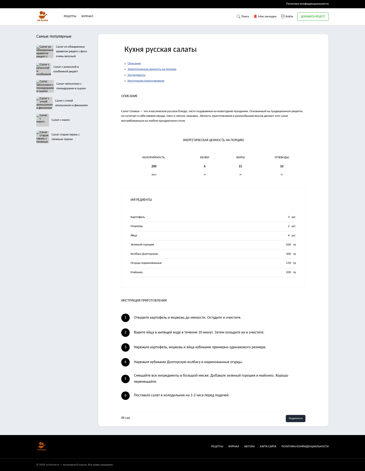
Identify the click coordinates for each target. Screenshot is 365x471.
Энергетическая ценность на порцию (152, 69)
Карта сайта (268, 446)
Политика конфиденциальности (307, 4)
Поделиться (295, 418)
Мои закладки (266, 16)
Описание (134, 63)
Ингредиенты (137, 75)
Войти (289, 16)
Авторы (249, 446)
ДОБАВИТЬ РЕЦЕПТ (313, 16)
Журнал (87, 16)
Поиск (245, 16)
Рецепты (70, 16)
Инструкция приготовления (146, 81)
